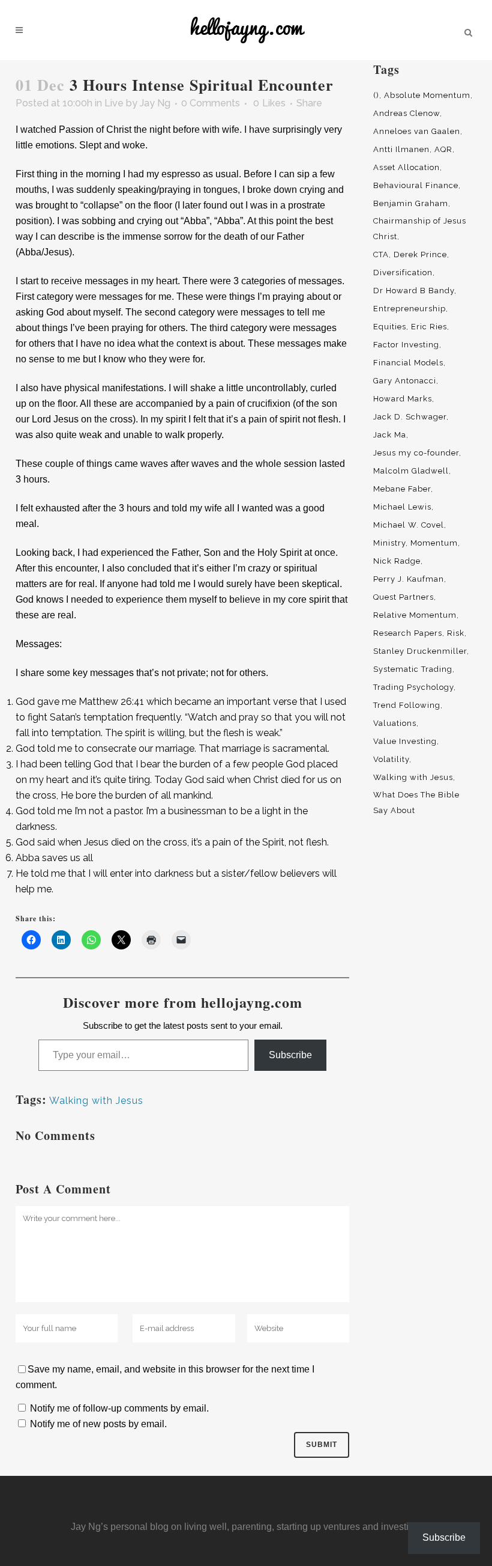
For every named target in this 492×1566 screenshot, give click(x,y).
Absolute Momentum (427, 95)
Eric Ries (429, 326)
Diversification (403, 272)
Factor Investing (406, 344)
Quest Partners (403, 597)
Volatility (391, 759)
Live (114, 103)
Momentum (434, 542)
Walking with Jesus (96, 1100)
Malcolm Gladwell (411, 470)
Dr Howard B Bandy (413, 290)
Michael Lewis (402, 506)
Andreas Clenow (406, 113)
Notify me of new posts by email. (98, 1424)
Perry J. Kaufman (408, 578)
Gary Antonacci (404, 380)
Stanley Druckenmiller (420, 651)
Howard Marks (402, 398)
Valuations (394, 723)
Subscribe (290, 1055)
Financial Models (408, 362)
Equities (389, 326)
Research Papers (407, 633)
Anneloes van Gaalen (416, 131)
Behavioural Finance (415, 185)
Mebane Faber (402, 488)
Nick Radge (397, 560)
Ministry (389, 542)
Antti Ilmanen (401, 149)
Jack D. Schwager (409, 416)
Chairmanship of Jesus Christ (419, 228)
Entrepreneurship (409, 308)
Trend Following (406, 705)
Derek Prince (420, 254)
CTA (381, 254)
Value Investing (405, 741)
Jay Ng (155, 103)
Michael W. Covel (408, 524)
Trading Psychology (413, 687)
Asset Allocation (406, 167)
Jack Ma (389, 434)
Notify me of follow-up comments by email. (119, 1408)
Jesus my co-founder (416, 452)
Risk (455, 633)
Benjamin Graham (410, 203)
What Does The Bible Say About (416, 802)
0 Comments (210, 103)
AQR (443, 149)
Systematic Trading (412, 669)
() (376, 95)
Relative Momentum (415, 615)
